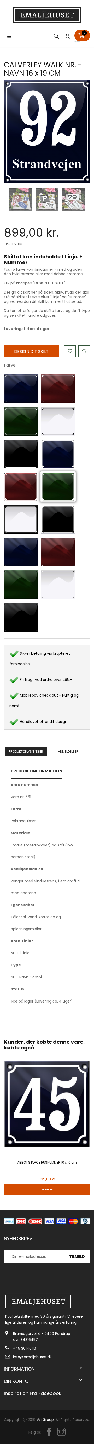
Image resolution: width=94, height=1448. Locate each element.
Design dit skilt (31, 351)
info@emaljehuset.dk (32, 1357)
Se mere (47, 1189)
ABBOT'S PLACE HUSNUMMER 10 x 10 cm (47, 1162)
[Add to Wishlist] (70, 351)
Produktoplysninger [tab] (26, 751)
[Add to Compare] (84, 351)
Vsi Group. (46, 1419)
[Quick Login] (67, 37)
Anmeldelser (68, 751)
